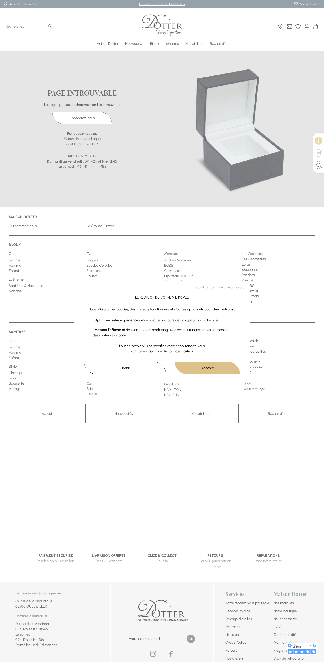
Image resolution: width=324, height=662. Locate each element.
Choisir (125, 368)
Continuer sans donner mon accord (220, 287)
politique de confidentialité (169, 351)
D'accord (207, 368)
